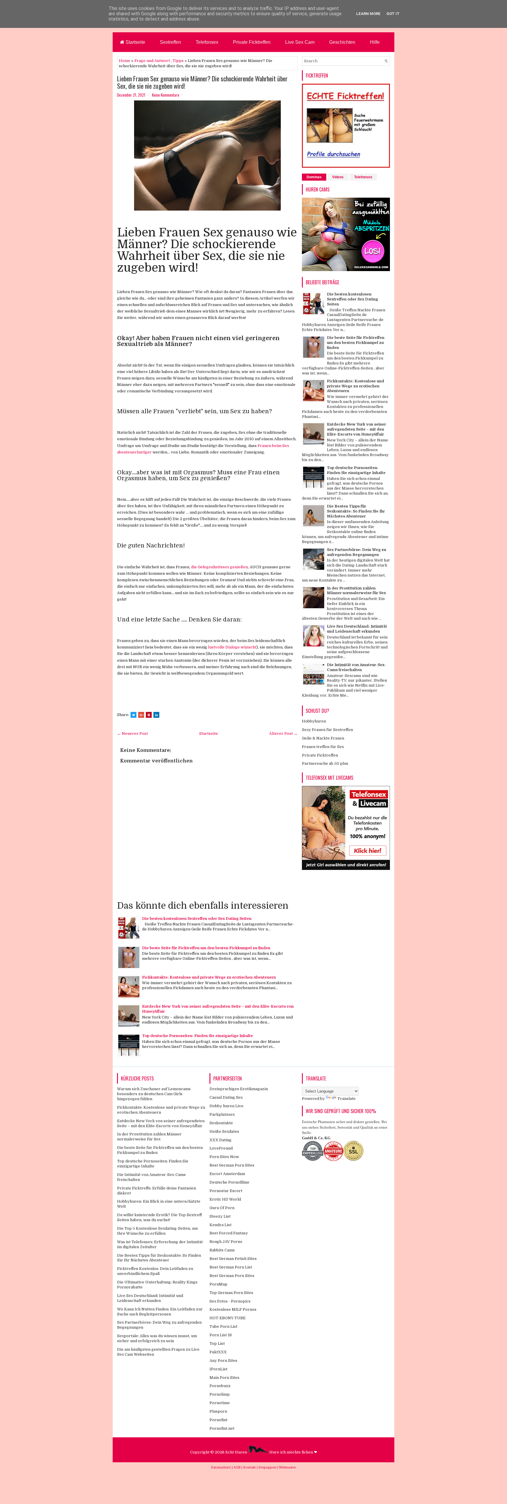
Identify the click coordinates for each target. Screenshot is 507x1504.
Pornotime (219, 1403)
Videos (338, 177)
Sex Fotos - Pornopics (230, 1301)
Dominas (314, 177)
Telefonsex (207, 42)
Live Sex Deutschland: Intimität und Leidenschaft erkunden (357, 628)
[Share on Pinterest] (149, 715)
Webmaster (287, 1467)
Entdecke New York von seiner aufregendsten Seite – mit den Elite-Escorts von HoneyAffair (356, 429)
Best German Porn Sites (231, 1165)
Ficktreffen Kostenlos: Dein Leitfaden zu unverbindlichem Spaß (155, 1271)
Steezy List (220, 1216)
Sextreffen (170, 42)
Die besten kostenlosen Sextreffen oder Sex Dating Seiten (196, 918)
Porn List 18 (220, 1335)
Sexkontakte (221, 1123)
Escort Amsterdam (227, 1174)
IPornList (218, 1369)
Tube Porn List (223, 1326)
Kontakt (250, 1467)
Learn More (368, 13)
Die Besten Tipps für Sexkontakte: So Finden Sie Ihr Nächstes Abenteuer (356, 511)
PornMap (218, 1284)
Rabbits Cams (222, 1250)
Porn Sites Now (224, 1157)
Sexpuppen (267, 1467)
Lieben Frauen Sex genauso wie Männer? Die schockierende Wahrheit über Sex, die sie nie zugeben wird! (202, 82)
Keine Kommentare (165, 95)
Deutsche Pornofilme (229, 1182)
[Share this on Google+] (141, 715)
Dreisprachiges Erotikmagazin (238, 1089)
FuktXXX (218, 1352)
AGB (237, 1467)
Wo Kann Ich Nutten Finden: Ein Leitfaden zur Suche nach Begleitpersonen (160, 1311)
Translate (346, 1098)
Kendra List (220, 1225)
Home (124, 60)
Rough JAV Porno (225, 1241)
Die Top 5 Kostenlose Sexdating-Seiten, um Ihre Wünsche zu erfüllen (157, 1231)
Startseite (134, 42)
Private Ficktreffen (252, 42)
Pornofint (218, 1420)
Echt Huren (236, 1452)
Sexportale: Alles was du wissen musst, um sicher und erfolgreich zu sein (157, 1338)
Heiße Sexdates (224, 1131)
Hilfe (375, 42)
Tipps (178, 60)
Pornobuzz (220, 1386)
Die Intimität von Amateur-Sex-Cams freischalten (356, 667)
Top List (217, 1343)
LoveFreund (221, 1148)
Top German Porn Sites (231, 1292)
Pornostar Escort (225, 1191)
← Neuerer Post (132, 733)
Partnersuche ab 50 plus (325, 763)
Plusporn (218, 1411)
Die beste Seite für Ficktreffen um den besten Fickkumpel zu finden (206, 948)
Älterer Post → (283, 733)
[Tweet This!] (133, 715)
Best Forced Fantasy (228, 1233)
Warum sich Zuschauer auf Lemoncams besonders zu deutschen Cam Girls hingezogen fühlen (154, 1094)
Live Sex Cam (300, 42)
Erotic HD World (225, 1199)
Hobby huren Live (226, 1106)
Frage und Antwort (152, 60)
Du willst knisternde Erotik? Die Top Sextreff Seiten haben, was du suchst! (159, 1217)
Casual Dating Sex (226, 1097)
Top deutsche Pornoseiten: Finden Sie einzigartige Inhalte (197, 1036)
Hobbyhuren (314, 721)
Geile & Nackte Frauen (323, 738)
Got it (393, 13)
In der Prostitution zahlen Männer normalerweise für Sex (356, 590)
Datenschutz (221, 1467)
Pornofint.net (221, 1428)
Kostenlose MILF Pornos (232, 1309)
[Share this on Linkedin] (156, 715)
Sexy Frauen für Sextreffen (327, 729)
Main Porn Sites (224, 1377)
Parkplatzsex (222, 1114)
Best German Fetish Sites (233, 1258)
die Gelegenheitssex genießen (219, 567)
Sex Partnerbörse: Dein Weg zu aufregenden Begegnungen (356, 552)
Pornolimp (219, 1394)
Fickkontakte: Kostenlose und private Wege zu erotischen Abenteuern (209, 977)
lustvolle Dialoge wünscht (232, 647)
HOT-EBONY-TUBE (227, 1318)
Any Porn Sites (223, 1360)
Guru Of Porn (221, 1208)
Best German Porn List (230, 1267)
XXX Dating (220, 1140)
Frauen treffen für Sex (323, 747)
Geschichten (342, 42)
